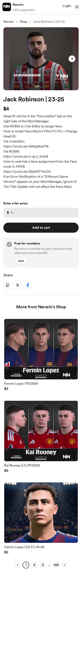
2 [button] (34, 565)
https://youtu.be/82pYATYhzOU (27, 172)
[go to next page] (64, 565)
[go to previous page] (17, 565)
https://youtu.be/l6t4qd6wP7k (26, 146)
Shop (23, 22)
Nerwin (18, 5)
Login (67, 6)
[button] (76, 6)
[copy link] (7, 285)
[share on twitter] (17, 285)
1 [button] (25, 565)
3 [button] (43, 565)
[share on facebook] (28, 285)
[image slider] (41, 58)
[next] (72, 58)
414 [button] (56, 565)
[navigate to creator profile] (7, 7)
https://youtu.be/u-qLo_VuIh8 (25, 156)
